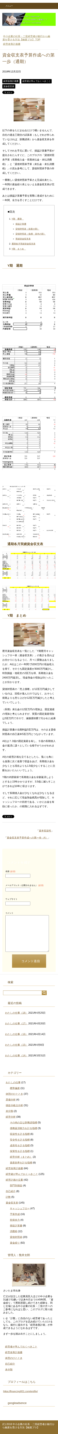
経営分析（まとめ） (21, 1157)
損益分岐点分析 (14, 1105)
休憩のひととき (14, 1094)
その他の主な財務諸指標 (23, 1122)
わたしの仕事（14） (16, 1055)
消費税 (13, 1231)
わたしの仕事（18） (16, 1013)
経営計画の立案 (14, 1179)
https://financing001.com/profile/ (20, 1391)
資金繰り (15, 1242)
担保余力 (15, 1220)
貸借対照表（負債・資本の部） (30, 234)
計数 (8, 1197)
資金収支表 (8, 86)
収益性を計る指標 (20, 1134)
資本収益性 (45, 830)
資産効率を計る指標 (21, 1162)
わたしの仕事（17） (16, 1023)
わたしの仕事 (13, 1082)
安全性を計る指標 (20, 1139)
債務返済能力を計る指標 (23, 1128)
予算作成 (15, 1214)
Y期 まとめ (19, 249)
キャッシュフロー (20, 1208)
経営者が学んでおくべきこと (36, 81)
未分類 (9, 1111)
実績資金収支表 (23, 239)
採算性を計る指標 (20, 1151)
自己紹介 (11, 1191)
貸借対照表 (16, 1237)
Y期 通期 (18, 219)
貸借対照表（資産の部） (27, 229)
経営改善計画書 (11, 81)
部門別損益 (16, 1185)
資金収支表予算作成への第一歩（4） (27, 837)
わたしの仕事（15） (16, 1045)
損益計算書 (20, 224)
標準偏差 (15, 1088)
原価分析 (11, 1099)
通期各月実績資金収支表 (23, 244)
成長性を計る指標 (20, 1145)
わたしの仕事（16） (16, 1034)
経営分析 (11, 1117)
